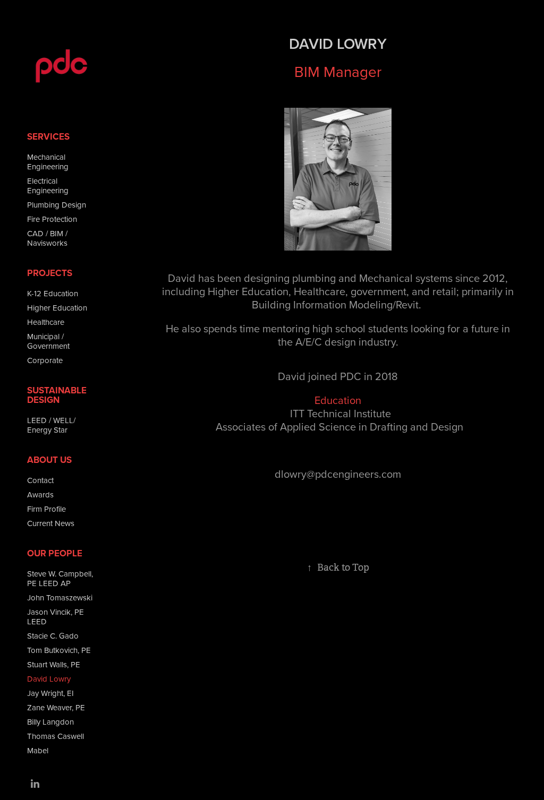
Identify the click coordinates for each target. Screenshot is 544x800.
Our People (54, 553)
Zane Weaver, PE (56, 707)
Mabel (37, 750)
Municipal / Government (48, 341)
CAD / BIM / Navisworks (47, 238)
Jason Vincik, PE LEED (55, 616)
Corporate (45, 360)
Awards (40, 494)
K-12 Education (52, 293)
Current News (50, 523)
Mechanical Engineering (48, 161)
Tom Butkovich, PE (59, 650)
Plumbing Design (56, 204)
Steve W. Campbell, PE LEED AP (60, 578)
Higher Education (57, 307)
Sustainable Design (57, 395)
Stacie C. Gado (53, 635)
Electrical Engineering (48, 185)
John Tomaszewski (59, 597)
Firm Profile (46, 508)
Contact (40, 480)
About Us (49, 459)
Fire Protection (52, 219)
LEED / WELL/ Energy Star (51, 425)
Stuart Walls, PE (53, 664)
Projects (49, 272)
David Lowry (49, 678)
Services (48, 136)
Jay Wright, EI (50, 693)
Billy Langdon (50, 721)
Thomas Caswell (55, 736)
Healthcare (45, 322)
